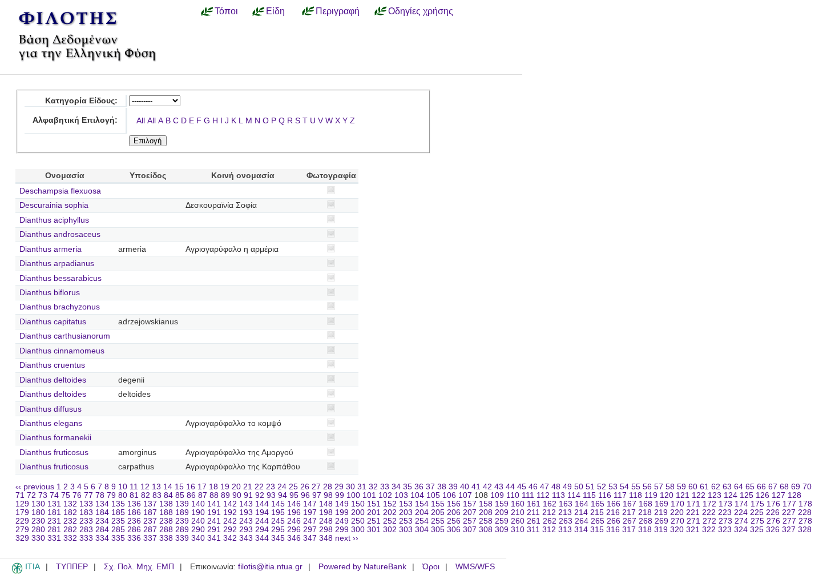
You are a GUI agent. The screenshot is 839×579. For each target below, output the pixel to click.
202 (390, 512)
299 (342, 529)
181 (54, 512)
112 (543, 495)
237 (150, 521)
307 (470, 529)
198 (326, 512)
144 (262, 504)
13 (156, 486)
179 (22, 512)
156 (454, 504)
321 (693, 529)
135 (118, 504)
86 (191, 495)
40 (464, 486)
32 (373, 486)
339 (182, 538)
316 (613, 529)
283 (86, 529)
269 (661, 521)
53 (613, 486)
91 (248, 495)
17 (202, 486)
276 (773, 521)
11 (134, 486)
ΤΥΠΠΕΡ (72, 566)
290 (198, 529)
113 (558, 495)
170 (677, 504)
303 (406, 529)
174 (741, 504)
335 (118, 538)
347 (310, 538)
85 (179, 495)
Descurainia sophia (53, 205)
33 (384, 486)
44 (510, 486)
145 (278, 504)
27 (316, 486)
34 (396, 486)
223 (725, 512)
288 (166, 529)
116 (604, 495)
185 (118, 512)
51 (590, 486)
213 (565, 512)
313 (565, 529)
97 (316, 495)
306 (454, 529)
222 (709, 512)
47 (544, 486)
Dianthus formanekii (55, 437)
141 (214, 504)
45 (521, 486)
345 (278, 538)
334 (102, 538)
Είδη (275, 11)
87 (202, 495)
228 (805, 512)
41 (476, 486)
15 (179, 486)
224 (741, 512)
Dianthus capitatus (52, 321)
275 (757, 521)
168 (645, 504)
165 (597, 504)
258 (486, 521)
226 (773, 512)
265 (597, 521)
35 (407, 486)
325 (757, 529)
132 (70, 504)
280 (38, 529)
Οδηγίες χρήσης (420, 11)
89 (225, 495)
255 (438, 521)
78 (99, 495)
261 (533, 521)
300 (358, 529)
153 (406, 504)
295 (278, 529)
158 (486, 504)
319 (661, 529)
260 (518, 521)
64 (738, 486)
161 (533, 504)
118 (635, 495)
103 (401, 495)
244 (262, 521)
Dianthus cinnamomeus (61, 351)
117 (620, 495)
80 (122, 495)
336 (134, 538)
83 (157, 495)
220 (677, 512)
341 (214, 538)
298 (326, 529)
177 (789, 504)
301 (374, 529)
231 (54, 521)
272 (709, 521)
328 (805, 529)
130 (38, 504)
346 (294, 538)
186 (134, 512)
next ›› (346, 538)
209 (502, 512)
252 (390, 521)
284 (102, 529)
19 (224, 486)
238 (166, 521)
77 (88, 495)
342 (230, 538)
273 (725, 521)
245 (278, 521)
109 (497, 495)
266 (613, 521)
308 (486, 529)
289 (182, 529)
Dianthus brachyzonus (59, 307)
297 (310, 529)
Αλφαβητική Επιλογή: (75, 120)
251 (374, 521)
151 (374, 504)
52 (601, 486)
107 (465, 495)
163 (565, 504)
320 (677, 529)
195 (278, 512)
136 (134, 504)
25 (293, 486)
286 (134, 529)
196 (294, 512)
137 (150, 504)
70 (807, 486)
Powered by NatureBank (362, 566)
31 (361, 486)
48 (555, 486)
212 (549, 512)
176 (773, 504)
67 (772, 486)
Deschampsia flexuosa (60, 191)
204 (422, 512)
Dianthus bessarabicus (60, 278)
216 (613, 512)
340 (198, 538)
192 (230, 512)
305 (438, 529)
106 (449, 495)
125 (746, 495)
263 (565, 521)
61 (704, 486)
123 (714, 495)
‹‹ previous (34, 486)
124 (730, 495)
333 (86, 538)
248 (326, 521)
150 (358, 504)
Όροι (430, 566)
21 (247, 486)
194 (262, 512)
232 (70, 521)
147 (310, 504)
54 (624, 486)
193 (246, 512)
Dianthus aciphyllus (54, 220)
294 (262, 529)
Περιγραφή (338, 11)
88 (214, 495)
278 (805, 521)
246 (294, 521)
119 (651, 495)
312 (549, 529)
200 (358, 512)
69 (795, 486)
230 (38, 521)
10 (122, 486)
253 (406, 521)
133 (86, 504)
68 (784, 486)
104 (417, 495)
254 (422, 521)
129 (22, 504)
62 (715, 486)
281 (54, 529)
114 (573, 495)
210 (518, 512)
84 (168, 495)
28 (327, 486)
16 (190, 486)
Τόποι (226, 11)
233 (86, 521)
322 (709, 529)
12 (145, 486)
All (140, 120)
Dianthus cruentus (52, 365)
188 (166, 512)
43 (498, 486)
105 (433, 495)
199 (342, 512)
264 (581, 521)
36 (418, 486)
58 (670, 486)
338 (166, 538)
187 (150, 512)
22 (259, 486)
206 (454, 512)
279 (22, 529)
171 (693, 504)
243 (246, 521)
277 (789, 521)
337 (150, 538)
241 (214, 521)
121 (682, 495)
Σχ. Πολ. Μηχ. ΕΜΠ (139, 566)
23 (270, 486)
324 (741, 529)
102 (385, 495)
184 (102, 512)
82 (145, 495)
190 (198, 512)
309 (502, 529)
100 (353, 495)
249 (342, 521)
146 (294, 504)
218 (645, 512)
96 (305, 495)
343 (246, 538)
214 (581, 512)
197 (310, 512)
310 (518, 529)
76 (77, 495)
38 (441, 486)
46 (533, 486)
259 (502, 521)
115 (589, 495)
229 (22, 521)
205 (438, 512)
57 (658, 486)
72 (31, 495)
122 (698, 495)
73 (42, 495)
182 (70, 512)
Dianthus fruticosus (53, 452)
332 (70, 538)
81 (134, 495)
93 (271, 495)
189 (182, 512)
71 (20, 495)
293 (246, 529)
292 (230, 529)
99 (339, 495)
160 (518, 504)
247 (310, 521)
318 (645, 529)
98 (328, 495)
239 (182, 521)
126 (762, 495)
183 (86, 512)
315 (597, 529)
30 (350, 486)
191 (214, 512)
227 (789, 512)
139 (182, 504)
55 (635, 486)
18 (213, 486)
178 (805, 504)
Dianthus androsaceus (59, 234)
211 (533, 512)
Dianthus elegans (50, 423)
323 (725, 529)
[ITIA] (17, 571)
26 (304, 486)
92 (259, 495)
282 (70, 529)
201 (374, 512)
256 (454, 521)
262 (549, 521)
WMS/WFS (475, 566)
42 (487, 486)
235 (118, 521)
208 (486, 512)
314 (581, 529)
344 (262, 538)
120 (666, 495)
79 (111, 495)
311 (533, 529)
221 (693, 512)
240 (198, 521)
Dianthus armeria (50, 249)
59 (681, 486)
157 (470, 504)
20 (236, 486)
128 (794, 495)
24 (282, 486)
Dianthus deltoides (52, 380)
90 (236, 495)
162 (549, 504)
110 (512, 495)
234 (102, 521)
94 (282, 495)
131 (54, 504)
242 (230, 521)
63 (727, 486)
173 (725, 504)
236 (134, 521)
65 (750, 486)
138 (166, 504)
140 (198, 504)
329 (22, 538)
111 (528, 495)
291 (214, 529)
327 (789, 529)
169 (661, 504)
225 (757, 512)
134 (102, 504)
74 (54, 495)
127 (778, 495)
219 (661, 512)
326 (773, 529)
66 (761, 486)
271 (693, 521)
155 (438, 504)
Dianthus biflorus (49, 292)
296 (294, 529)
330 (38, 538)
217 (629, 512)
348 (326, 538)
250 (358, 521)
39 (453, 486)
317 (629, 529)
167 (629, 504)
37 (430, 486)
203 (406, 512)
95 (294, 495)
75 (65, 495)
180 (38, 512)
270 (677, 521)
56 (647, 486)
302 (390, 529)
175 (757, 504)
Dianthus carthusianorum (64, 336)
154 (422, 504)
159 (502, 504)
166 (613, 504)
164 (581, 504)
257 (470, 521)
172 (709, 504)
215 (597, 512)
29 (339, 486)
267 (629, 521)
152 (390, 504)
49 (567, 486)
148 (326, 504)
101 (369, 495)
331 (54, 538)
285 (118, 529)
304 (422, 529)
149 (342, 504)
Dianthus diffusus (50, 409)
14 (167, 486)
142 (230, 504)
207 (470, 512)
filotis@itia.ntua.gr (270, 566)
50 (578, 486)
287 (150, 529)
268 (645, 521)
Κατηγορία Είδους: (81, 100)
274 (741, 521)
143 (246, 504)
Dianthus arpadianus (56, 263)
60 (692, 486)
